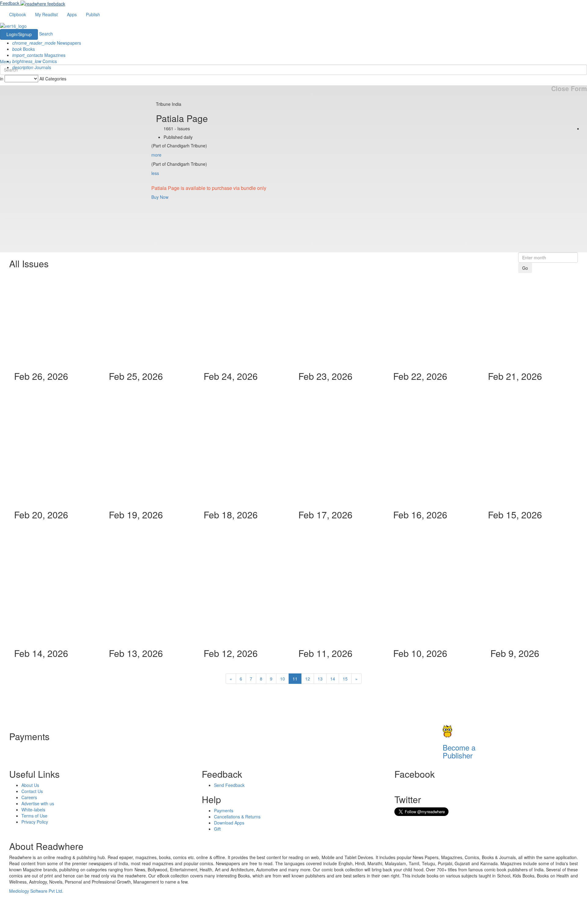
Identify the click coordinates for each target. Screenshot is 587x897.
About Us (30, 785)
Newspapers (46, 43)
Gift (217, 829)
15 (345, 679)
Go (525, 268)
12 (307, 679)
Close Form (569, 88)
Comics (34, 61)
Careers (29, 797)
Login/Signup (19, 34)
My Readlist (46, 14)
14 (332, 679)
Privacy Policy (34, 822)
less (155, 173)
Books (23, 49)
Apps (72, 14)
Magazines (38, 55)
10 (282, 679)
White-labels (33, 809)
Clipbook (17, 14)
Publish (93, 14)
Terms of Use (34, 816)
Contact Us (32, 791)
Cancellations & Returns (237, 817)
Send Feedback (229, 785)
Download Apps (229, 823)
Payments (223, 810)
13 (320, 679)
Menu (5, 61)
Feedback (9, 3)
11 (295, 679)
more (156, 155)
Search (46, 34)
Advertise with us (37, 803)
